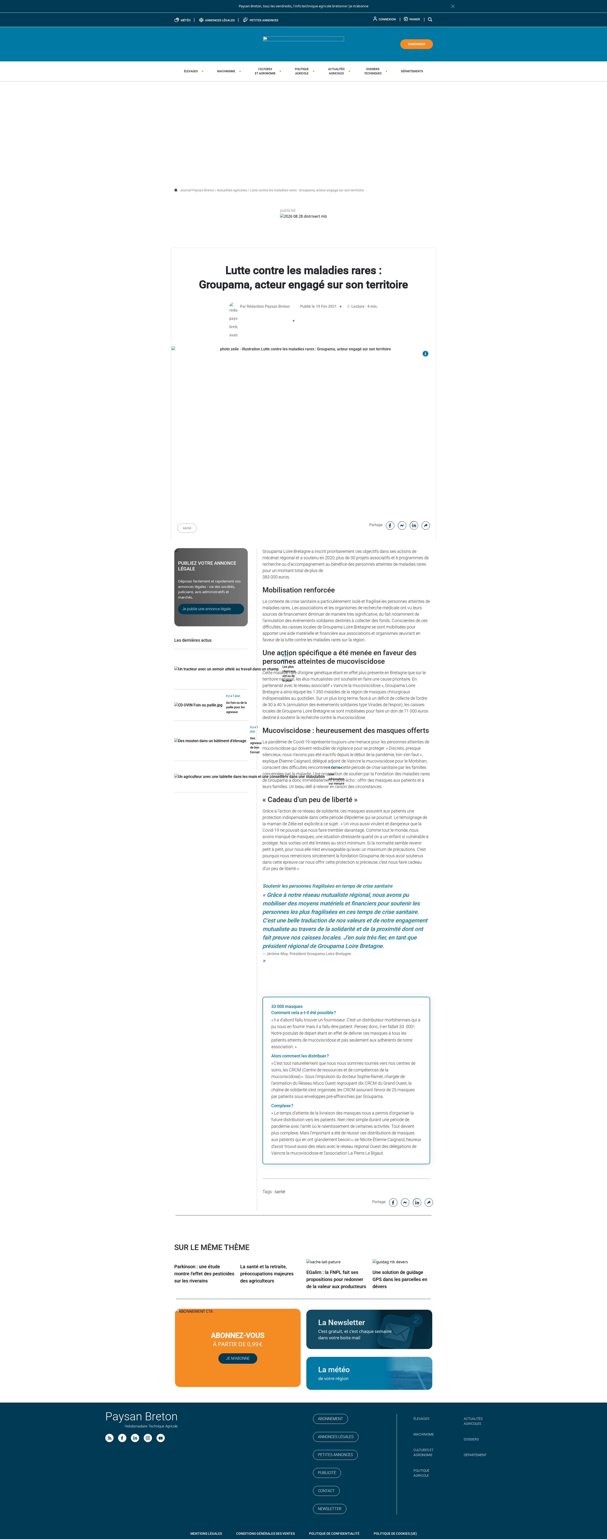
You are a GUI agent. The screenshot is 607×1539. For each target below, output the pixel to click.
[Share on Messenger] (402, 525)
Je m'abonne (358, 6)
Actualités (336, 71)
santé (187, 528)
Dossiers (373, 71)
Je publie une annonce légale (206, 609)
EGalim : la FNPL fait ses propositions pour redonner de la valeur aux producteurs (336, 1279)
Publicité (327, 1473)
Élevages (191, 71)
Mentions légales (206, 1533)
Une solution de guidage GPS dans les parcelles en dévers (399, 1279)
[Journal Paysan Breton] (303, 44)
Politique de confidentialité (334, 1533)
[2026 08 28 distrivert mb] (303, 216)
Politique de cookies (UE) (395, 1533)
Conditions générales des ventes (265, 1533)
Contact (326, 1491)
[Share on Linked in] (414, 525)
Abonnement (330, 1419)
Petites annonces (335, 1455)
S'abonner (416, 44)
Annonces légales (336, 1437)
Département (475, 1455)
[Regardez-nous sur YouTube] (160, 1438)
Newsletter (329, 1509)
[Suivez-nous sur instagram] (148, 1438)
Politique (302, 71)
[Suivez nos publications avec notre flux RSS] (109, 1438)
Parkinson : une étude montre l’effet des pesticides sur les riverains (204, 1274)
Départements (412, 71)
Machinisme (226, 71)
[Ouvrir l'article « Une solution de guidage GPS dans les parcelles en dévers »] (390, 1262)
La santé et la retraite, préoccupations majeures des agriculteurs (267, 1274)
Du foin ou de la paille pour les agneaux (236, 707)
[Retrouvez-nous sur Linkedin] (135, 1438)
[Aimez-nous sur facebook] (122, 1438)
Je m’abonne (238, 1358)
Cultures (265, 71)
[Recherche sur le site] (430, 19)
